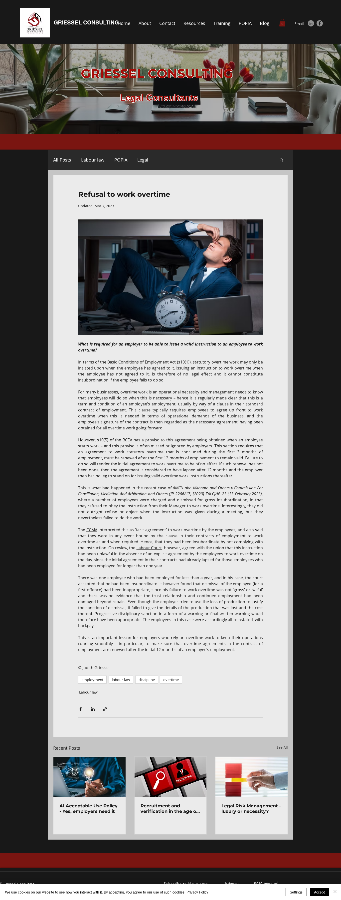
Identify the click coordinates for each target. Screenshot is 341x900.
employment (92, 679)
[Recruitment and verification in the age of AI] (171, 777)
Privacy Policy (197, 892)
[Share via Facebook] (80, 709)
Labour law (92, 160)
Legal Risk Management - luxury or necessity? (251, 808)
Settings (296, 892)
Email (299, 23)
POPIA (120, 160)
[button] (282, 22)
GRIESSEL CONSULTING (86, 22)
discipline (147, 679)
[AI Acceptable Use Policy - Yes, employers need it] (89, 777)
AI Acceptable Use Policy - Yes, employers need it (88, 808)
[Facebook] (320, 23)
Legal (142, 160)
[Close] (335, 892)
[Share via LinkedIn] (92, 709)
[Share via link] (105, 709)
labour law (121, 679)
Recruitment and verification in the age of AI (169, 808)
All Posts (62, 160)
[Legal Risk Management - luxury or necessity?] (251, 777)
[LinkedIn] (311, 23)
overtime (171, 679)
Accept (319, 892)
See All (282, 747)
